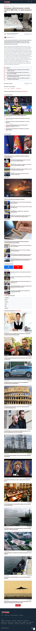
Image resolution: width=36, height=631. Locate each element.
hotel (8, 88)
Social (7, 130)
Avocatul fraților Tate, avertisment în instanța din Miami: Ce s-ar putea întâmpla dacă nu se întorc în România (17, 432)
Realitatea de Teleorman (18, 622)
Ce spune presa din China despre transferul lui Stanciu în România (18, 118)
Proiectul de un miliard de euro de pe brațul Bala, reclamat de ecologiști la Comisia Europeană (18, 79)
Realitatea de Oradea (14, 33)
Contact (2, 615)
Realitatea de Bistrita (20, 620)
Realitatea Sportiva (8, 620)
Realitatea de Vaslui (26, 620)
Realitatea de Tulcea (22, 623)
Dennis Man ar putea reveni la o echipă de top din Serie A (15, 115)
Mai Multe (18, 605)
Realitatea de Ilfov (31, 622)
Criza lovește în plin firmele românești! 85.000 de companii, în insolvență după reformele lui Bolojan (16, 242)
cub (5, 88)
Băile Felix (12, 88)
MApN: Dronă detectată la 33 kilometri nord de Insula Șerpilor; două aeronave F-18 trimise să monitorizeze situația (17, 602)
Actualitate (11, 4)
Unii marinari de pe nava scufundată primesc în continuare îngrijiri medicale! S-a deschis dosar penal (17, 529)
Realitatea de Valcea (25, 622)
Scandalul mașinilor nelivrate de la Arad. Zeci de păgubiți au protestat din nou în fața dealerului (16, 383)
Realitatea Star (14, 620)
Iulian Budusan (29, 551)
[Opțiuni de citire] (34, 629)
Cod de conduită (21, 615)
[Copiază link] (25, 34)
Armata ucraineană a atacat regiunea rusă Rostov (14, 199)
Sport (5, 116)
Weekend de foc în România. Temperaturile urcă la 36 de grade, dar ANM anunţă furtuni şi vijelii (18, 76)
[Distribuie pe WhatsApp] (29, 34)
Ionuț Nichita (30, 356)
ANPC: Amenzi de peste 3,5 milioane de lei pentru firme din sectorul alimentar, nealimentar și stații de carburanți (21, 255)
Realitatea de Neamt (10, 623)
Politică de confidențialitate (13, 615)
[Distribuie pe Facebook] (27, 34)
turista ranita (18, 88)
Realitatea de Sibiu (28, 623)
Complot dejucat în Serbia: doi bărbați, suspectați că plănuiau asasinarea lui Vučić (18, 70)
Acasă (5, 4)
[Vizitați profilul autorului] (5, 34)
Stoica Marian (29, 502)
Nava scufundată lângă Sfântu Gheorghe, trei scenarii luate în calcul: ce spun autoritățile (18, 73)
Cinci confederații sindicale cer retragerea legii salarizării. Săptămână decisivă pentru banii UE (17, 126)
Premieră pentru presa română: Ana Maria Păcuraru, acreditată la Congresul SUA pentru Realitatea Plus (17, 334)
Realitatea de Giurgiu (4, 622)
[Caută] (28, 2)
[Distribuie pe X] (31, 34)
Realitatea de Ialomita (4, 623)
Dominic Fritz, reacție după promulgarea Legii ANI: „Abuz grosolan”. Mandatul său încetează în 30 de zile (21, 216)
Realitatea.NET (3, 620)
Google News (24, 91)
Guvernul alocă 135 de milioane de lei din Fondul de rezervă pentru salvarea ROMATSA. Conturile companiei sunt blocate (21, 260)
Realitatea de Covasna (11, 622)
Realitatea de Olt (16, 623)
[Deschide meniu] (31, 2)
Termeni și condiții (6, 615)
